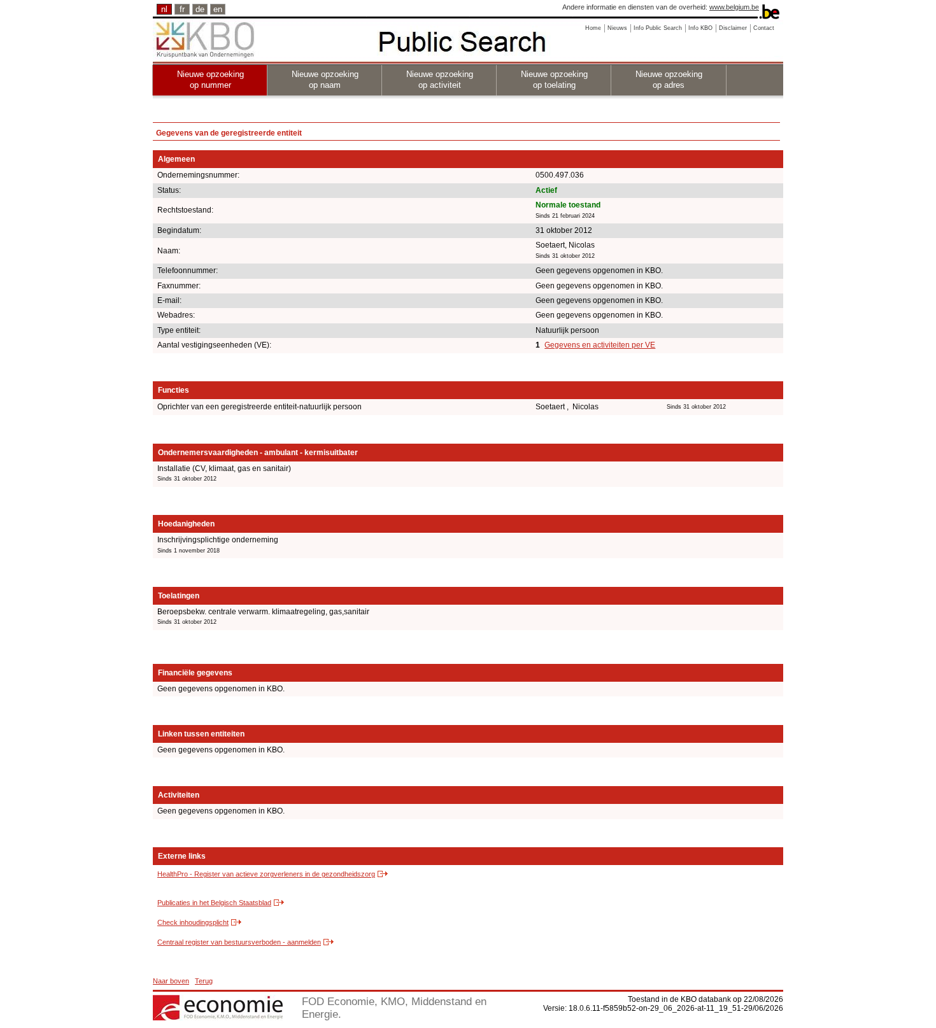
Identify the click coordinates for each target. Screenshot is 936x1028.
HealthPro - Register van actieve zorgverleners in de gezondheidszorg (266, 874)
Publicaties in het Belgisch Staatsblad (214, 902)
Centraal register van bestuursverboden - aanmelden (239, 942)
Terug (204, 981)
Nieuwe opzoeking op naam (325, 79)
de (199, 9)
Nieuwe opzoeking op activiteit (439, 79)
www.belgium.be (734, 7)
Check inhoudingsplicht (193, 922)
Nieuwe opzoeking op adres (668, 79)
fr (182, 9)
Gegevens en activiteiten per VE (599, 345)
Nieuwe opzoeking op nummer (210, 79)
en (217, 9)
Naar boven (171, 981)
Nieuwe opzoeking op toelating (554, 79)
